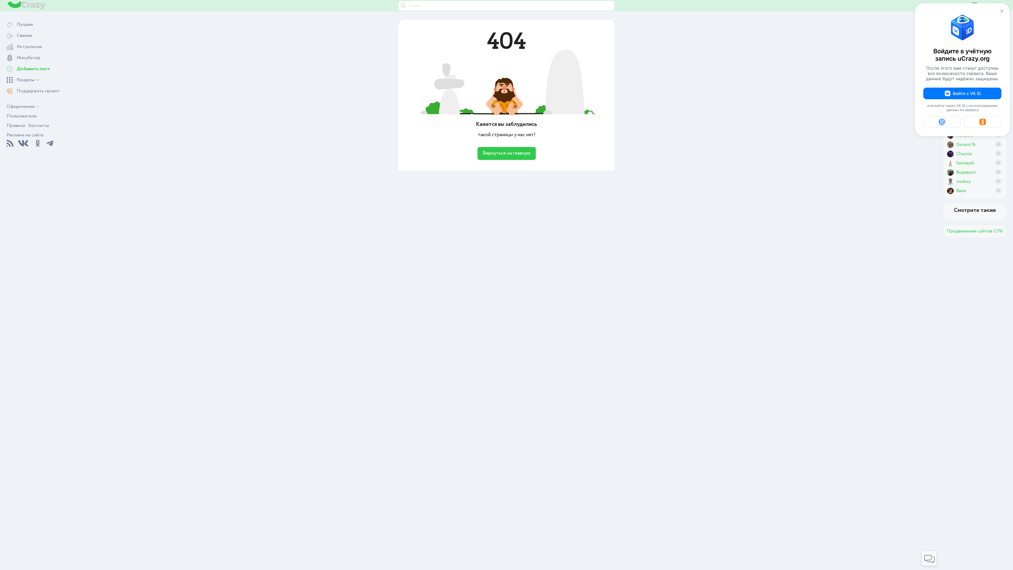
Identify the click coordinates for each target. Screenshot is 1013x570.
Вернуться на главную (507, 153)
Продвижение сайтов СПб (975, 231)
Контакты (38, 125)
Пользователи (22, 116)
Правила (16, 125)
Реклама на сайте (25, 135)
